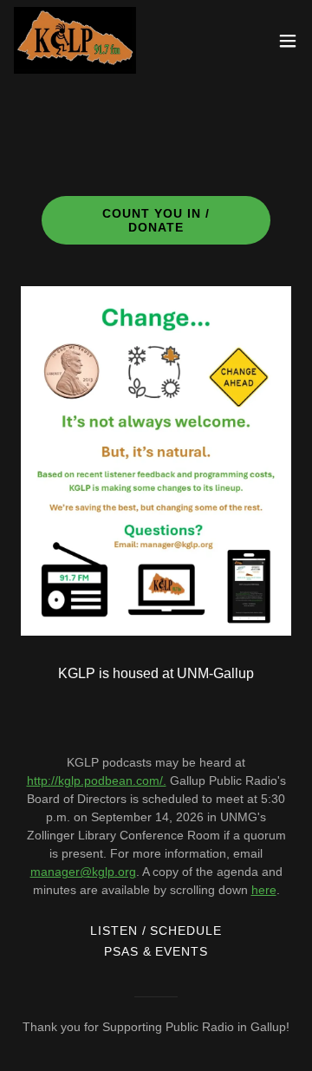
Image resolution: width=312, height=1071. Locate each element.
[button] (287, 40)
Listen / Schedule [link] (156, 930)
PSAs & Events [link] (156, 951)
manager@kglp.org (83, 871)
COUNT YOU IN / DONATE (156, 220)
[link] (75, 40)
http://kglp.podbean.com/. (96, 780)
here (263, 890)
